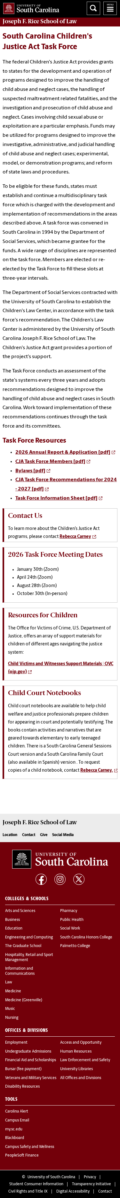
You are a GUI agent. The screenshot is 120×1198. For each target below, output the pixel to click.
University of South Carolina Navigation (110, 8)
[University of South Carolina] (60, 859)
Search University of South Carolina (93, 8)
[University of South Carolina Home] (29, 7)
